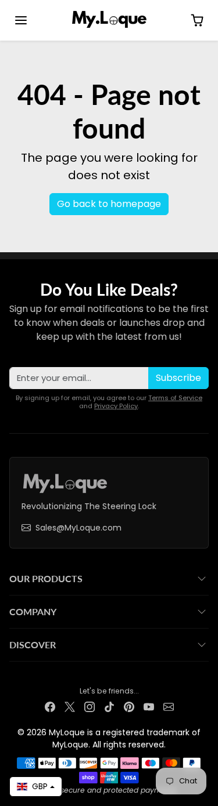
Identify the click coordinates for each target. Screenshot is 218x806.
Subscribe (178, 377)
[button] (21, 20)
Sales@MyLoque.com (78, 527)
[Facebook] (50, 706)
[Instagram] (89, 706)
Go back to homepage (109, 203)
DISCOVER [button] (32, 644)
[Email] (168, 706)
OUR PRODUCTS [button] (46, 578)
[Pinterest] (129, 706)
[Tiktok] (109, 706)
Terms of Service (175, 397)
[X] (70, 706)
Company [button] (32, 611)
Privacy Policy (116, 406)
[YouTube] (149, 706)
